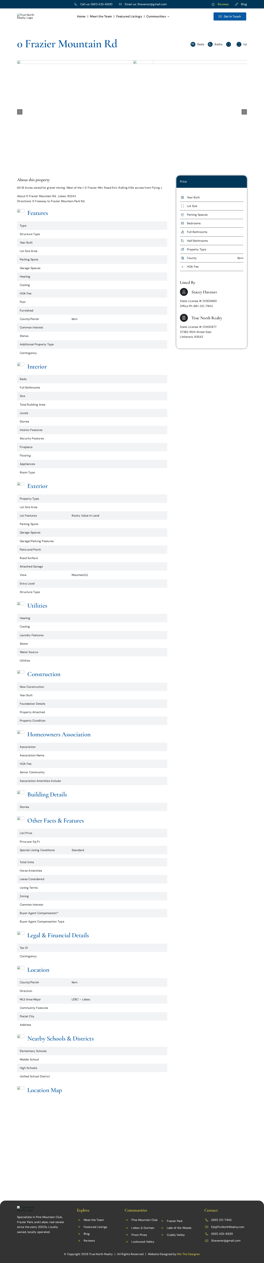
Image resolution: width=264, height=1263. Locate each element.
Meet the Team (94, 1220)
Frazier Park (175, 1221)
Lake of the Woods (179, 1228)
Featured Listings (95, 1227)
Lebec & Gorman (142, 1228)
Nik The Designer (188, 1254)
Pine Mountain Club (144, 1220)
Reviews (223, 4)
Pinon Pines (139, 1235)
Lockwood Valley (142, 1242)
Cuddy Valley (176, 1235)
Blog (244, 4)
